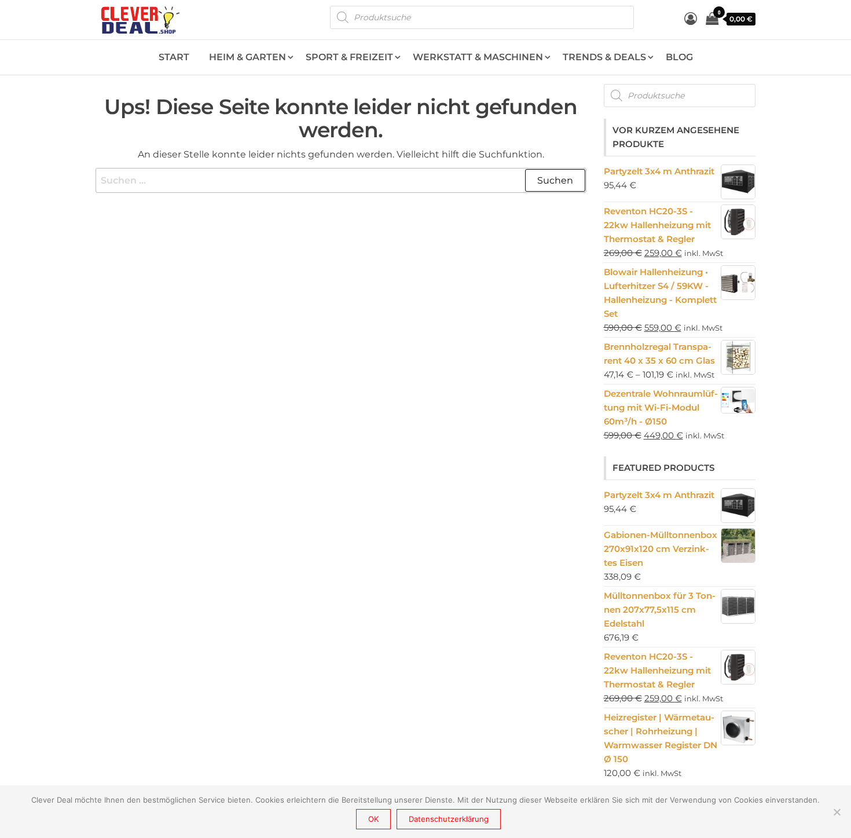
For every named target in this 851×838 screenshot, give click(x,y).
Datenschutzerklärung (449, 819)
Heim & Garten (247, 57)
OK (373, 819)
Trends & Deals (604, 57)
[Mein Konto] (690, 19)
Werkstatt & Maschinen (478, 57)
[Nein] (836, 812)
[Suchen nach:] (341, 180)
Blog (679, 57)
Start (174, 57)
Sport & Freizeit (349, 57)
